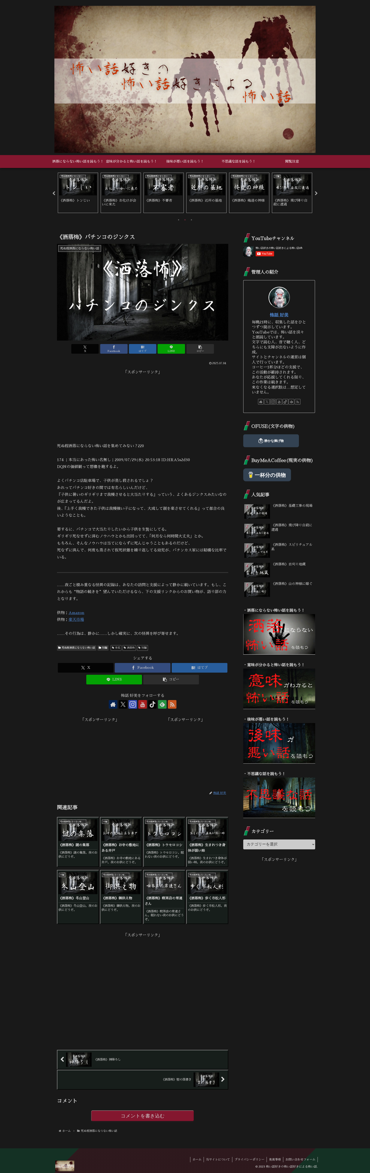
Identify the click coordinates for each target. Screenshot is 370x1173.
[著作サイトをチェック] (113, 704)
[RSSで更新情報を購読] (172, 704)
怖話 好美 (279, 315)
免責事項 (275, 1159)
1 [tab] (178, 220)
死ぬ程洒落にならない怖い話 (78, 647)
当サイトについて (218, 1159)
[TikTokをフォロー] (152, 704)
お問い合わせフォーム (300, 1159)
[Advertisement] (142, 406)
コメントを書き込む (143, 1116)
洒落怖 (131, 647)
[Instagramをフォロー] (132, 704)
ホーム (196, 1159)
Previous (54, 193)
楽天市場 (76, 620)
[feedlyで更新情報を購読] (162, 704)
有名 (117, 647)
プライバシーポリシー (249, 1159)
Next (316, 193)
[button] (200, 349)
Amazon (76, 613)
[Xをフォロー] (123, 704)
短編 (104, 647)
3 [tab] (191, 220)
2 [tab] (185, 220)
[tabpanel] (78, 193)
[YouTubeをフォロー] (142, 704)
